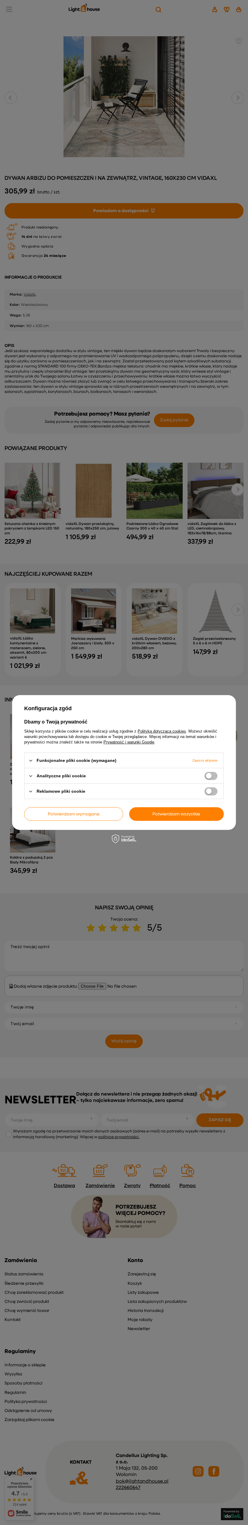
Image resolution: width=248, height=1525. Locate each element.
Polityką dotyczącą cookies (162, 731)
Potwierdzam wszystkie (176, 814)
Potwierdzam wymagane (74, 814)
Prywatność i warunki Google (128, 742)
